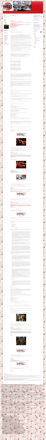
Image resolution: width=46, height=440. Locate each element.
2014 (34, 36)
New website (12, 359)
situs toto (12, 408)
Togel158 (16, 417)
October (35, 42)
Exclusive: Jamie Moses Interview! (15, 328)
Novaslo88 (11, 421)
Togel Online (16, 407)
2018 (34, 34)
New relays (12, 188)
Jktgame (10, 431)
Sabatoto (11, 422)
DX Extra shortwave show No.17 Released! (16, 21)
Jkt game (14, 418)
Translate (8, 44)
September (35, 43)
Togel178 (11, 415)
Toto (18, 390)
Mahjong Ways (17, 388)
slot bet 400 (8, 405)
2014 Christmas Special (36, 38)
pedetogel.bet (9, 416)
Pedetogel (17, 420)
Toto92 (10, 424)
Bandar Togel (15, 433)
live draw (10, 423)
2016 (34, 35)
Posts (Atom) (14, 371)
